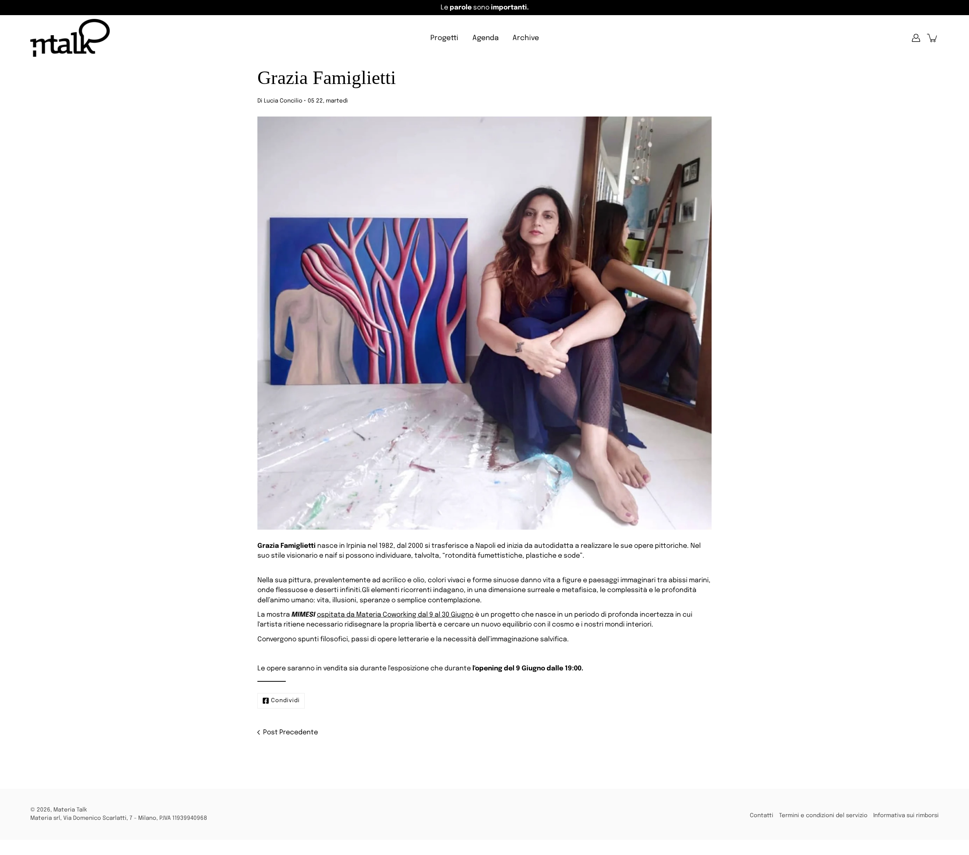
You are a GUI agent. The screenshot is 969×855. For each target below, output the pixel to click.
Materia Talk (70, 810)
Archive (526, 38)
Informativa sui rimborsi (906, 816)
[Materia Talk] (70, 38)
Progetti (444, 38)
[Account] (916, 38)
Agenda (485, 38)
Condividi (285, 701)
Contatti (761, 816)
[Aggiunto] (933, 38)
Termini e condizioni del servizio (823, 816)
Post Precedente (290, 732)
